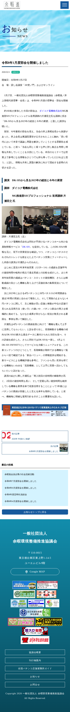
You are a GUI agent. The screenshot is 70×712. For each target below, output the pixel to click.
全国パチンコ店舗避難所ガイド (35, 668)
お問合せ (35, 684)
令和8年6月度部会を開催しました (20, 488)
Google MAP (37, 571)
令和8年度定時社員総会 (16, 494)
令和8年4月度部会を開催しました (20, 501)
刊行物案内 (35, 660)
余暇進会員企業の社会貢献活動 (19, 474)
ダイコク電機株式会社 (50, 111)
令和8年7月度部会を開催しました (20, 481)
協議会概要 (35, 652)
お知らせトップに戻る (35, 512)
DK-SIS (26, 247)
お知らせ (16, 72)
